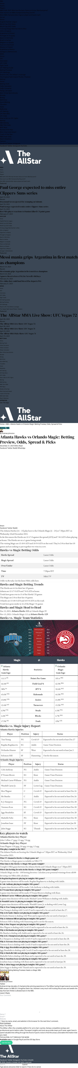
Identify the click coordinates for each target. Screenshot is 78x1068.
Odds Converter (6, 88)
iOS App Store (35, 1039)
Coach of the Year (6, 134)
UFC (1, 58)
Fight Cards (4, 65)
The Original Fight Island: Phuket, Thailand (15, 77)
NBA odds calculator (20, 875)
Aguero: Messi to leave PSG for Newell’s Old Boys (20, 276)
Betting (2, 79)
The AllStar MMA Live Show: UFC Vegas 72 (38, 315)
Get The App (4, 403)
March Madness (6, 139)
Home (2, 3)
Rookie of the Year (6, 130)
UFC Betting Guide (6, 68)
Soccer (2, 17)
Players (2, 8)
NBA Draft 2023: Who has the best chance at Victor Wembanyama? (24, 10)
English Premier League (8, 22)
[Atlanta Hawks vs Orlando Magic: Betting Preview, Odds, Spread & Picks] (39, 487)
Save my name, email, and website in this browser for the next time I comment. (30, 1021)
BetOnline (3, 100)
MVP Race (3, 127)
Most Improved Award (8, 132)
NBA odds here (32, 580)
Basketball (3, 970)
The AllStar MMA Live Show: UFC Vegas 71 (17, 328)
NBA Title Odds (5, 125)
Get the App (6, 1043)
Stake (2, 107)
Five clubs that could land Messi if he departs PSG (20, 281)
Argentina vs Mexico (7, 49)
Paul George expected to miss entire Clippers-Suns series (33, 190)
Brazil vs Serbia (5, 40)
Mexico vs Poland (6, 47)
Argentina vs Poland (7, 33)
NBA (1, 1)
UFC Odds (3, 63)
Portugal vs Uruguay (7, 36)
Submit (24, 1065)
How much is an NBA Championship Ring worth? (17, 13)
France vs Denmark (7, 45)
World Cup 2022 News (8, 24)
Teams (2, 6)
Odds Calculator (6, 86)
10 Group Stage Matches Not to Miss (13, 29)
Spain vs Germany (6, 38)
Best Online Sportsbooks (9, 93)
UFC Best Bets (5, 114)
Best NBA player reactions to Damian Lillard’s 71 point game (25, 211)
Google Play (17, 1039)
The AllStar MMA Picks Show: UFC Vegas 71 (18, 333)
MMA (2, 54)
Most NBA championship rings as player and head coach (20, 15)
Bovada (2, 95)
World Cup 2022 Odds (8, 26)
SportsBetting (5, 102)
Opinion (3, 141)
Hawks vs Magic (31, 970)
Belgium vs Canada (7, 42)
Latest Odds (49, 555)
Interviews (4, 61)
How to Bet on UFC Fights (9, 118)
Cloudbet (3, 104)
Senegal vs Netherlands (8, 52)
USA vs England (5, 31)
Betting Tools (4, 84)
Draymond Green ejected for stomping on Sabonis (21, 201)
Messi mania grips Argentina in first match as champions (39, 260)
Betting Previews (6, 70)
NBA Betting (4, 123)
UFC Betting (4, 111)
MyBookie (3, 109)
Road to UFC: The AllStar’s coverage (12, 75)
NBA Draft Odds (6, 137)
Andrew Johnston (8, 433)
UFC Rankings (5, 72)
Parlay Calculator (6, 91)
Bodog (2, 98)
